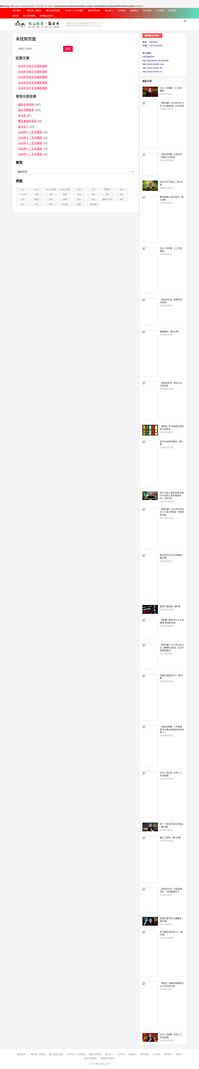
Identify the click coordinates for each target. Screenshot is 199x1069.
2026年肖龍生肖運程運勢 (32, 71)
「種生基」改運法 (33, 10)
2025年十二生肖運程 (30, 154)
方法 (22, 199)
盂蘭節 (64, 199)
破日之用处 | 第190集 (170, 837)
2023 (22, 189)
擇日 (107, 194)
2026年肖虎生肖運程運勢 (32, 82)
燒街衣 (36, 199)
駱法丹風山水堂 (103, 1064)
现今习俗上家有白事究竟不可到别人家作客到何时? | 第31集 (172, 496)
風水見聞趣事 (29, 16)
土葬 (51, 194)
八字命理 (160, 10)
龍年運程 (93, 204)
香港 (51, 204)
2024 (37, 189)
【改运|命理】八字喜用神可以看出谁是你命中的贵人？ (172, 729)
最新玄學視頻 (94, 10)
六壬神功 (122, 10)
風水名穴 (109, 10)
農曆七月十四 (107, 199)
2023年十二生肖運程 (30, 143)
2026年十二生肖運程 (74, 10)
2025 (79, 189)
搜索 (67, 48)
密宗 (79, 194)
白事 (51, 199)
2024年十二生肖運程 (30, 137)
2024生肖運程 (65, 189)
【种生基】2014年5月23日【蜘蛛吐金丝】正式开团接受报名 (172, 648)
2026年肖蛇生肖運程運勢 (32, 66)
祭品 (79, 199)
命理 (36, 194)
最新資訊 (16, 10)
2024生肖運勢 (51, 189)
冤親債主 (107, 189)
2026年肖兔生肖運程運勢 (32, 77)
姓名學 (15, 16)
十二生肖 (22, 194)
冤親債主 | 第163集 (169, 331)
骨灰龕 (64, 204)
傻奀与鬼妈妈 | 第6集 (170, 606)
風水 (22, 204)
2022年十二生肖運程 (30, 148)
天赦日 (64, 194)
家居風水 (134, 10)
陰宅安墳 (147, 10)
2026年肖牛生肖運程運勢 (32, 88)
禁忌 (93, 199)
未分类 (22, 115)
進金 (121, 199)
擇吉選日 (173, 10)
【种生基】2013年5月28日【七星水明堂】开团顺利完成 (172, 512)
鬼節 (79, 204)
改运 (121, 194)
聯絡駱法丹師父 (47, 16)
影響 (93, 194)
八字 (93, 189)
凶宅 (121, 189)
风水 (36, 204)
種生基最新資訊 (53, 10)
